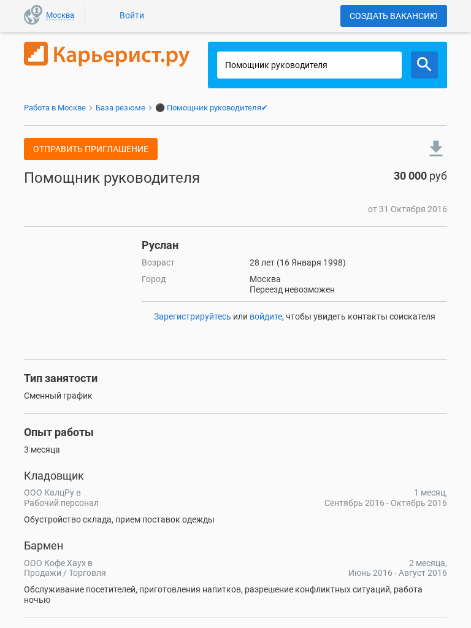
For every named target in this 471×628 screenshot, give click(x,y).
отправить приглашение (90, 149)
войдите (266, 316)
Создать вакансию (394, 16)
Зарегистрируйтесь (192, 316)
